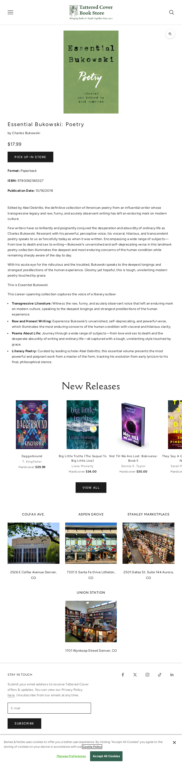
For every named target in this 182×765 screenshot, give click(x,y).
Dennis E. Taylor (133, 466)
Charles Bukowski (26, 133)
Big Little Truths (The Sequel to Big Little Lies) (83, 458)
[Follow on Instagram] (147, 674)
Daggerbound (32, 456)
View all (91, 487)
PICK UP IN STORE (30, 157)
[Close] (174, 742)
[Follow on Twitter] (135, 674)
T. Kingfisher (31, 461)
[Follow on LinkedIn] (172, 674)
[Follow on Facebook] (122, 674)
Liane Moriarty (83, 466)
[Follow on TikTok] (159, 674)
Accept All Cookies (106, 756)
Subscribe (24, 723)
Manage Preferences (71, 756)
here (11, 695)
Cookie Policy (92, 746)
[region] (91, 750)
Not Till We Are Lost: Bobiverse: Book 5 (133, 458)
